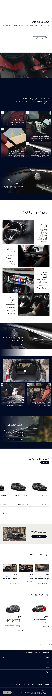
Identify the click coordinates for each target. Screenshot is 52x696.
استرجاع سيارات (14, 684)
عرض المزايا (45, 462)
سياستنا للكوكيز (31, 693)
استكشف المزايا (13, 583)
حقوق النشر (46, 684)
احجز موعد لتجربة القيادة (40, 38)
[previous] (6, 513)
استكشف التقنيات (18, 344)
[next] (3, 513)
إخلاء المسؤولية (22, 684)
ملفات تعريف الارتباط (32, 684)
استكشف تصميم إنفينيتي (16, 439)
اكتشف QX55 (45, 626)
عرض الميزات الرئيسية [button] (44, 504)
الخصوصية (40, 684)
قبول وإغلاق (7, 692)
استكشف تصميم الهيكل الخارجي (42, 584)
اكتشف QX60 (19, 630)
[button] (24, 371)
